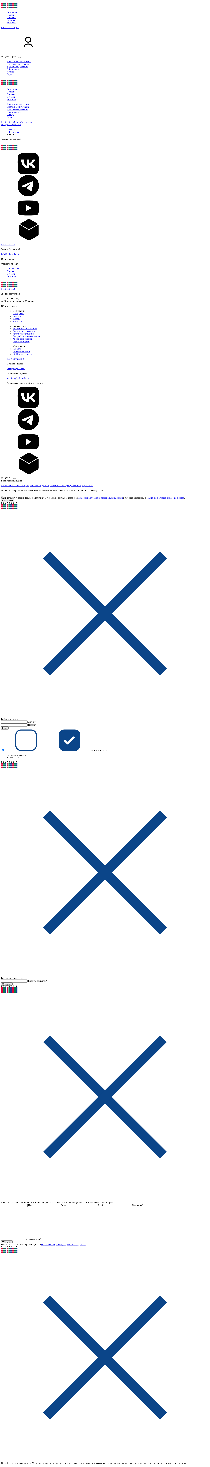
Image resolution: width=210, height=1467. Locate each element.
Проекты (11, 17)
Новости (11, 15)
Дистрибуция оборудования (26, 336)
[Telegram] (28, 195)
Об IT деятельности (22, 354)
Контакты (11, 22)
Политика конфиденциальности (65, 485)
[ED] (28, 239)
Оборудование (14, 69)
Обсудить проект (9, 124)
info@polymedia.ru (25, 122)
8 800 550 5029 (8, 27)
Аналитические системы (19, 61)
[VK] (28, 173)
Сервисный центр (21, 341)
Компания (12, 12)
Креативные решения (17, 66)
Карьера (11, 20)
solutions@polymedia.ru (18, 378)
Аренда (10, 71)
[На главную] (9, 7)
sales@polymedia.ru (16, 368)
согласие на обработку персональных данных (100, 498)
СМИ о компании (21, 351)
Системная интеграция (18, 64)
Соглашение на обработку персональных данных (25, 485)
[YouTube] (28, 217)
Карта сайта (87, 485)
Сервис (10, 74)
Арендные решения (22, 339)
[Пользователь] (28, 52)
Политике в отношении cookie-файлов (165, 498)
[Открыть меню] (19, 57)
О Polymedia (13, 268)
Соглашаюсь (7, 501)
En (17, 27)
